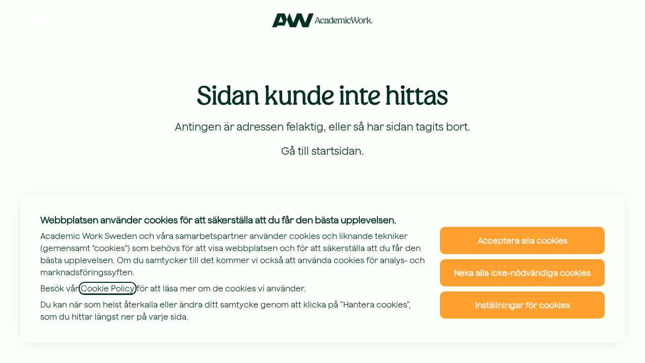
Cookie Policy (108, 288)
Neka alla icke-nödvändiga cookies (522, 272)
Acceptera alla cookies (522, 240)
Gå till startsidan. (322, 151)
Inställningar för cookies (522, 305)
